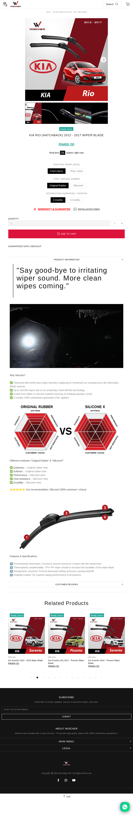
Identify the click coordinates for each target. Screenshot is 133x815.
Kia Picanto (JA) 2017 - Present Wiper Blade (66, 661)
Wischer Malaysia (15, 4)
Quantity (13, 219)
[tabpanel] (26, 642)
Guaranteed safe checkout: (25, 246)
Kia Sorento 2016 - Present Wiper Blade (104, 661)
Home (48, 12)
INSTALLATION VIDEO (89, 209)
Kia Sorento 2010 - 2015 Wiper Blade (25, 660)
